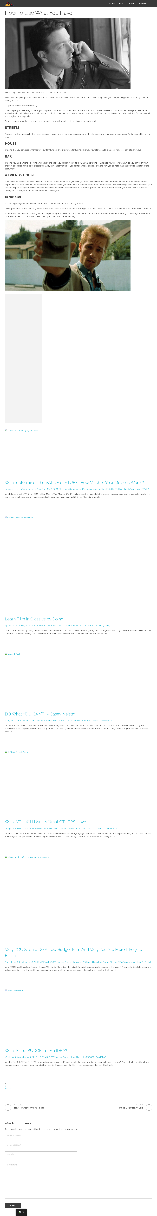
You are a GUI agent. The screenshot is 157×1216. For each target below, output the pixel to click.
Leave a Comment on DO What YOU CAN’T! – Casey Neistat (85, 720)
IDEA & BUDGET (53, 489)
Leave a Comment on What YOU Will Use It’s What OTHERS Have (87, 828)
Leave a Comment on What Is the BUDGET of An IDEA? (80, 1057)
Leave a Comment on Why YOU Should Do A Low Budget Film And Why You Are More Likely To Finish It (104, 962)
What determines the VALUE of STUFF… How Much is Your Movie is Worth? (74, 482)
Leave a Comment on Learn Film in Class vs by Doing (86, 625)
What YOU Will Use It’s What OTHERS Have (45, 821)
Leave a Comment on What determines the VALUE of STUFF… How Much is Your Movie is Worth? (105, 489)
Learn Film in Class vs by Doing (34, 619)
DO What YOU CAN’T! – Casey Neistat (40, 714)
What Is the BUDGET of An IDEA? (36, 1050)
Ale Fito (42, 489)
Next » (8, 1089)
